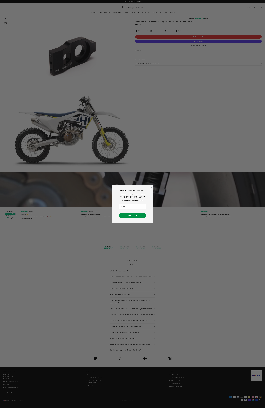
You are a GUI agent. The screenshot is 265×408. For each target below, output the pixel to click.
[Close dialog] (150, 188)
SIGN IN (132, 215)
